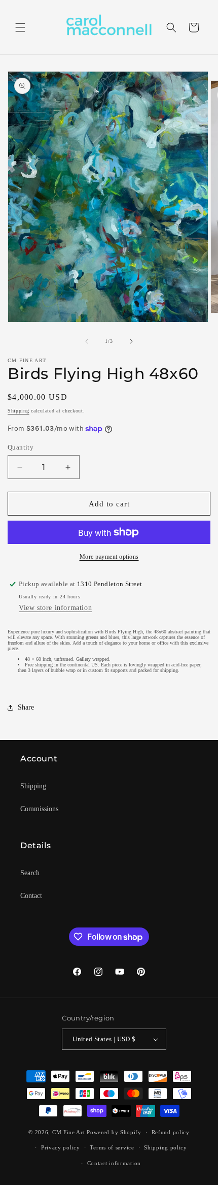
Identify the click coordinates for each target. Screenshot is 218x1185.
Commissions (39, 809)
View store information (55, 608)
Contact (31, 896)
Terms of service (112, 1147)
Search (30, 873)
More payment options (109, 556)
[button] (20, 27)
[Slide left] (87, 341)
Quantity (20, 447)
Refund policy (171, 1132)
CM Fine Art (68, 1132)
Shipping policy (165, 1147)
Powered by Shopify (114, 1132)
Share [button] (26, 707)
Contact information (114, 1163)
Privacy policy (60, 1147)
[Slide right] (131, 341)
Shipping (18, 410)
